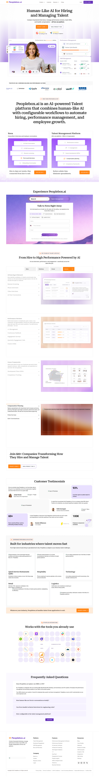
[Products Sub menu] (44, 2)
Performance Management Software (60, 741)
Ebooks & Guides (81, 747)
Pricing (62, 2)
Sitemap (79, 758)
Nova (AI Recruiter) (37, 747)
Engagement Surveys (57, 756)
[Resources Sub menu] (58, 2)
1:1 (53, 752)
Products (41, 2)
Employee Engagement (38, 743)
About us (35, 756)
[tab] (39, 199)
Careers (35, 758)
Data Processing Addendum (67, 770)
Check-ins (54, 762)
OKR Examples (80, 749)
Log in (81, 2)
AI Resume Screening (57, 747)
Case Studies (80, 743)
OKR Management (37, 745)
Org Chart (54, 754)
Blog (78, 741)
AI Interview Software (57, 745)
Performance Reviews (57, 743)
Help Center (80, 756)
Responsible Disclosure (79, 770)
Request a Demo (41, 26)
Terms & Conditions (47, 770)
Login (34, 762)
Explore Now (39, 172)
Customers (49, 2)
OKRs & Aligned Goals (57, 760)
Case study (46, 89)
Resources (55, 2)
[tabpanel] (67, 288)
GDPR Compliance (56, 770)
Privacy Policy (38, 770)
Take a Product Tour (56, 26)
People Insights (55, 758)
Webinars (79, 745)
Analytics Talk (80, 752)
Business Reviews (56, 765)
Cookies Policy (88, 770)
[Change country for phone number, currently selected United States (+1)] (31, 225)
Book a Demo (87, 2)
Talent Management (38, 741)
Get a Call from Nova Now (47, 235)
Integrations (80, 754)
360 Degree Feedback (57, 749)
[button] (27, 140)
